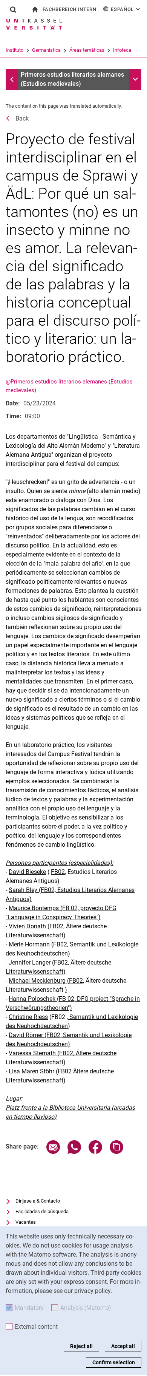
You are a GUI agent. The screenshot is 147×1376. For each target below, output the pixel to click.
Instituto (14, 50)
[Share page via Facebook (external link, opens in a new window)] (95, 1151)
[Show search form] (13, 9)
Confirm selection (113, 1362)
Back (22, 118)
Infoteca (122, 50)
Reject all (81, 1346)
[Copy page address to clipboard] (116, 1151)
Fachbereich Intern (69, 9)
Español (126, 9)
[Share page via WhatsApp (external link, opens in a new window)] (74, 1151)
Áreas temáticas (86, 50)
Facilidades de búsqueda (42, 1211)
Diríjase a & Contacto (37, 1201)
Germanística (46, 50)
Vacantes (25, 1222)
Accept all (123, 1346)
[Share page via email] (53, 1151)
